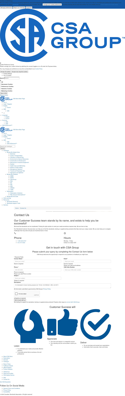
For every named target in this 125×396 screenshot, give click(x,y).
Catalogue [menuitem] (6, 150)
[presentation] (0, 63)
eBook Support (7, 367)
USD (4, 109)
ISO (11, 184)
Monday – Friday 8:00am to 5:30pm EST (70, 241)
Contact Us (23, 208)
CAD (8, 111)
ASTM (12, 178)
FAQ (4, 377)
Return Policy (7, 364)
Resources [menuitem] (6, 200)
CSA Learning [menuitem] (7, 198)
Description (17, 282)
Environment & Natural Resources (19, 159)
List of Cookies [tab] (7, 75)
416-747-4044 (21, 242)
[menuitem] (67, 154)
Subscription (6, 358)
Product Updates (7, 369)
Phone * (16, 267)
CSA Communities (8, 373)
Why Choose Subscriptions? (17, 195)
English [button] (5, 106)
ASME (12, 176)
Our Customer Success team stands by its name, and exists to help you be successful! (56, 222)
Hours (67, 237)
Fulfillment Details (8, 366)
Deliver (83, 342)
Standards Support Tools (13, 203)
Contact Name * (18, 258)
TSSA (11, 189)
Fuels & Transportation (16, 155)
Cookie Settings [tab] (7, 73)
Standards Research (12, 201)
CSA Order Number (69, 267)
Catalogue (6, 361)
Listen (16, 346)
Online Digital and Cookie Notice (109, 4)
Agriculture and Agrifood (16, 172)
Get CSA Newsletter (5, 382)
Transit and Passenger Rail (17, 171)
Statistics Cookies (6, 88)
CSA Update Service (8, 375)
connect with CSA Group (72, 302)
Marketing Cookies (6, 91)
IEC (11, 183)
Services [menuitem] (5, 205)
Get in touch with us (20, 300)
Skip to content (4, 95)
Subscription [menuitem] (10, 191)
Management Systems (16, 169)
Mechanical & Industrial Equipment (19, 162)
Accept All (15, 4)
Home (17, 208)
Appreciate (52, 339)
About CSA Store (7, 356)
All (2, 82)
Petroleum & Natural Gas (17, 157)
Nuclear (12, 164)
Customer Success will (62, 306)
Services (5, 360)
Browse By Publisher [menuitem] (12, 174)
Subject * (16, 275)
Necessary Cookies (7, 84)
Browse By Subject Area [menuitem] (13, 152)
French (9, 107)
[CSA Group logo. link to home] (62, 35)
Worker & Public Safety (16, 167)
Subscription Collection (16, 193)
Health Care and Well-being (17, 166)
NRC (11, 186)
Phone (18, 237)
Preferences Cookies (7, 86)
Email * (66, 258)
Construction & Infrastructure (18, 161)
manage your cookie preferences (52, 4)
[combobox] (7, 146)
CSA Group (13, 179)
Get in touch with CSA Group (62, 247)
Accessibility (6, 392)
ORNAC (12, 188)
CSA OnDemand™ (7, 125)
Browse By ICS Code (12, 196)
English (7, 117)
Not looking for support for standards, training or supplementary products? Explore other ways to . (47, 302)
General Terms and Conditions (11, 388)
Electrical (12, 154)
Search (2, 78)
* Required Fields (18, 257)
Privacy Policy (47, 289)
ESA (11, 181)
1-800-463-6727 (21, 241)
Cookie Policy (38, 69)
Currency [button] (4, 120)
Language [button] (5, 115)
